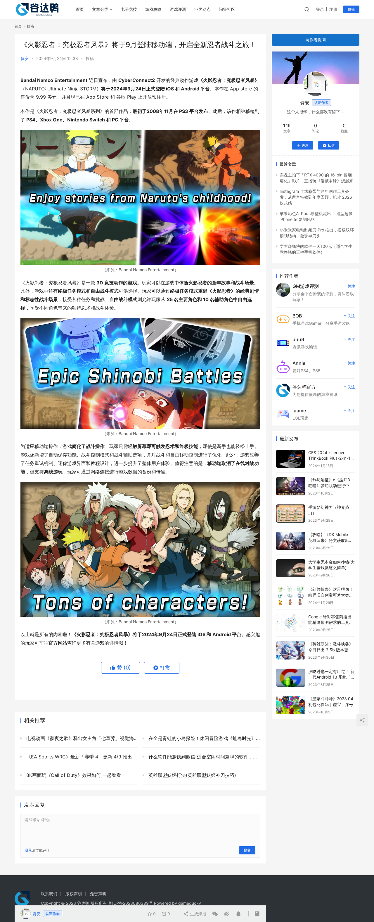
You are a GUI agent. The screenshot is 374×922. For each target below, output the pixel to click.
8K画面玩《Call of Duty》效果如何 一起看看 (73, 775)
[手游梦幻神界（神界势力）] (290, 513)
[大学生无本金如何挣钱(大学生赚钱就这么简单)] (290, 568)
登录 (320, 9)
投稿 (351, 9)
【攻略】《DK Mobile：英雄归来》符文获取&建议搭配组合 (330, 540)
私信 (331, 145)
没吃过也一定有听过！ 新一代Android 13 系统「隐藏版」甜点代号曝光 (331, 677)
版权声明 (73, 893)
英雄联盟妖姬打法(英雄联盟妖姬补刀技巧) (191, 775)
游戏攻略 (153, 9)
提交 (247, 850)
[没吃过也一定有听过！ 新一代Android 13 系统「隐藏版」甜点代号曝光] (290, 678)
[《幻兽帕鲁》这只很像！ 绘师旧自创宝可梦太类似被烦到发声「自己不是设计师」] (290, 595)
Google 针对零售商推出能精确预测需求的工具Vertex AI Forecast (330, 622)
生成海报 (197, 913)
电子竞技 (129, 9)
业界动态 (202, 9)
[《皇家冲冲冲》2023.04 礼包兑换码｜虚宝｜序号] (290, 705)
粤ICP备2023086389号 (130, 903)
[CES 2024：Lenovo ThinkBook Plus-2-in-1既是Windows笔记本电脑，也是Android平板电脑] (290, 459)
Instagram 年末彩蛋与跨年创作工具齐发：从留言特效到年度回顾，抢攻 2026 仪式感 (316, 197)
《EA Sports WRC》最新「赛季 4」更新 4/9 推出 (78, 757)
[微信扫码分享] (215, 914)
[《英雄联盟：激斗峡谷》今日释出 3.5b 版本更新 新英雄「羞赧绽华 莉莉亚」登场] (290, 650)
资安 (24, 58)
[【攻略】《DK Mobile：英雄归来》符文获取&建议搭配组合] (290, 541)
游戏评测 (178, 9)
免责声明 (98, 893)
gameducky (189, 903)
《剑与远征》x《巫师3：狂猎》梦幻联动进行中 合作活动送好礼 (331, 485)
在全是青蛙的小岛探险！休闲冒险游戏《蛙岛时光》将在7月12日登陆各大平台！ (203, 738)
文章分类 (100, 9)
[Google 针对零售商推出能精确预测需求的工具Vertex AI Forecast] (290, 623)
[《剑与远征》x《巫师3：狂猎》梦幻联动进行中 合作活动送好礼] (290, 486)
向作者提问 (315, 39)
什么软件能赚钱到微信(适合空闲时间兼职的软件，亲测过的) (203, 757)
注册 (333, 9)
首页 (80, 9)
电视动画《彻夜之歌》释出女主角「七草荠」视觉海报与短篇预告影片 (81, 738)
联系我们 (49, 893)
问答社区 (227, 9)
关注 (305, 145)
